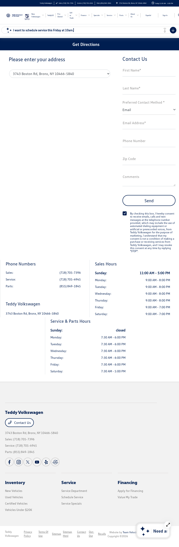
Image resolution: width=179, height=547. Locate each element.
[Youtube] (37, 462)
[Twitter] (27, 462)
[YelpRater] (46, 462)
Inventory (15, 482)
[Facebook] (9, 462)
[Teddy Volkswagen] (14, 15)
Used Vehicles (14, 497)
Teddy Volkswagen (12, 533)
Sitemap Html (67, 533)
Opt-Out (91, 533)
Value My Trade (128, 497)
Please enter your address (37, 59)
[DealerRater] (55, 462)
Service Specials (71, 503)
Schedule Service (72, 497)
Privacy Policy (28, 533)
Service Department (74, 491)
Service (68, 482)
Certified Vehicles (16, 503)
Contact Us (22, 422)
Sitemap (56, 533)
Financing (127, 482)
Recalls (102, 533)
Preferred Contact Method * (143, 102)
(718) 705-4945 (70, 279)
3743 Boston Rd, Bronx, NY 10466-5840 (32, 313)
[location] (116, 3)
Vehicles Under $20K (18, 510)
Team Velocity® (131, 532)
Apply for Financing (130, 491)
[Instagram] (18, 462)
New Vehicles (13, 491)
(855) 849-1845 (70, 286)
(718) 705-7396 (70, 272)
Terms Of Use (43, 533)
